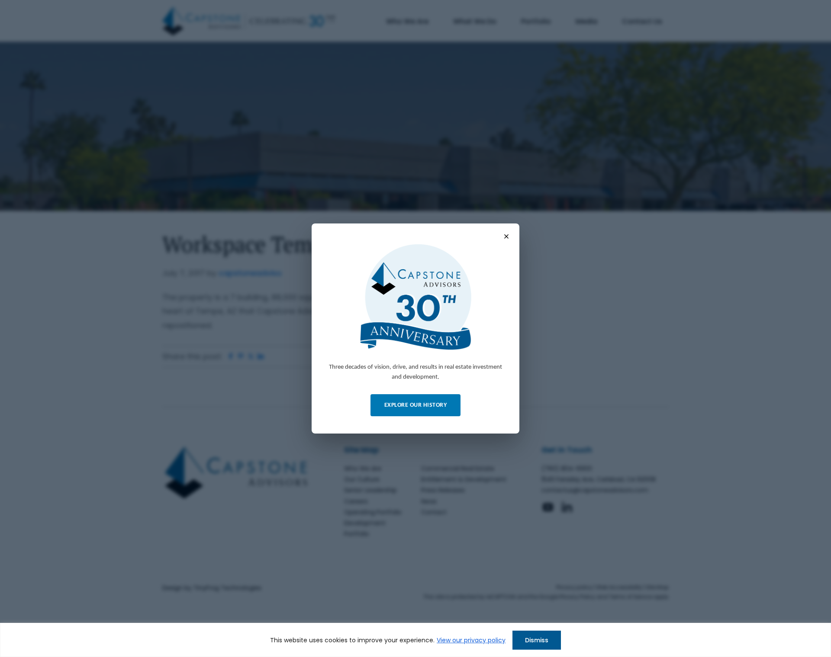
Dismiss (536, 640)
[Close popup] (506, 236)
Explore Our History (415, 405)
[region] (415, 640)
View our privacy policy (471, 640)
